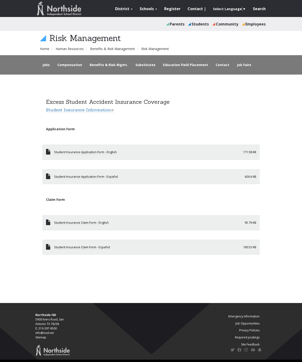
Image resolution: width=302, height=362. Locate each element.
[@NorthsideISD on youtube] (253, 350)
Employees (255, 24)
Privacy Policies (249, 330)
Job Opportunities (247, 323)
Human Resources (70, 48)
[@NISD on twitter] (233, 350)
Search (259, 8)
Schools (147, 8)
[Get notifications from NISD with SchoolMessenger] (260, 350)
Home (44, 48)
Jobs (46, 65)
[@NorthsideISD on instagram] (246, 350)
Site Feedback (250, 344)
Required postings (247, 337)
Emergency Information (244, 316)
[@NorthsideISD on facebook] (239, 350)
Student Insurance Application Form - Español (86, 177)
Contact (195, 8)
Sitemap (40, 337)
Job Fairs (244, 65)
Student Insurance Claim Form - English (81, 223)
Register (172, 8)
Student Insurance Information (78, 110)
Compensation (69, 65)
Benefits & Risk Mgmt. (109, 65)
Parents (177, 24)
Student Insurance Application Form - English (85, 152)
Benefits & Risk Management (112, 48)
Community (227, 24)
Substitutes (145, 65)
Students (200, 24)
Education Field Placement (185, 65)
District (122, 8)
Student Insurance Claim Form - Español (82, 247)
